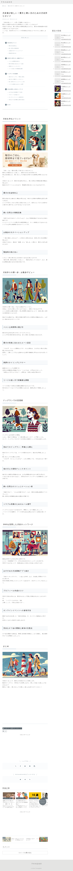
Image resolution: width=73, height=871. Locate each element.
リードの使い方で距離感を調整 (15, 68)
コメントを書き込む (25, 852)
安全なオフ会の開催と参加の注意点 (16, 99)
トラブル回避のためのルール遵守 (16, 84)
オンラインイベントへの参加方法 (16, 97)
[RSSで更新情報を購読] (29, 779)
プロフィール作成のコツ (14, 94)
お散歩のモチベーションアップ (15, 50)
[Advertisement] (25, 706)
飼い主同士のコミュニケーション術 (16, 81)
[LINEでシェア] (29, 766)
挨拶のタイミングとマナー (15, 66)
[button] (34, 766)
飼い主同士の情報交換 (14, 48)
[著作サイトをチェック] (20, 779)
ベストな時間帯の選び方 (14, 61)
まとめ (8, 104)
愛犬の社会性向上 (13, 45)
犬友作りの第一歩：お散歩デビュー (15, 58)
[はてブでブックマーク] (25, 766)
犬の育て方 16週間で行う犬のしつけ (13, 728)
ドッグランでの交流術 (12, 73)
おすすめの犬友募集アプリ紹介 (15, 92)
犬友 (5, 731)
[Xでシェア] (15, 766)
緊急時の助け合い (13, 53)
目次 (22, 37)
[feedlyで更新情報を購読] (25, 779)
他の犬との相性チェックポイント (16, 79)
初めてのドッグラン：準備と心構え (16, 76)
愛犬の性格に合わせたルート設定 (16, 63)
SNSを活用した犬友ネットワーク (15, 89)
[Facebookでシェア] (20, 766)
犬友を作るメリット (12, 42)
